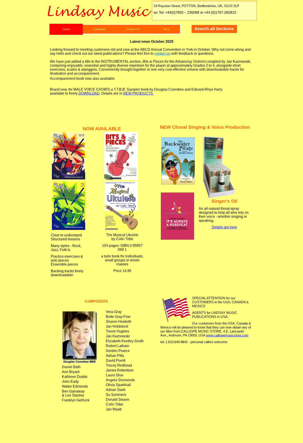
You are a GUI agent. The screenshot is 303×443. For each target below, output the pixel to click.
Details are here (224, 227)
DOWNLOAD (89, 93)
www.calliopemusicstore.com (227, 335)
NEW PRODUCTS (138, 93)
